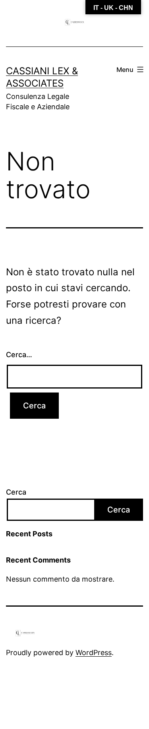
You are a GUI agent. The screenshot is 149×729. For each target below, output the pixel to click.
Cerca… (19, 354)
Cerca (16, 492)
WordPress (93, 652)
